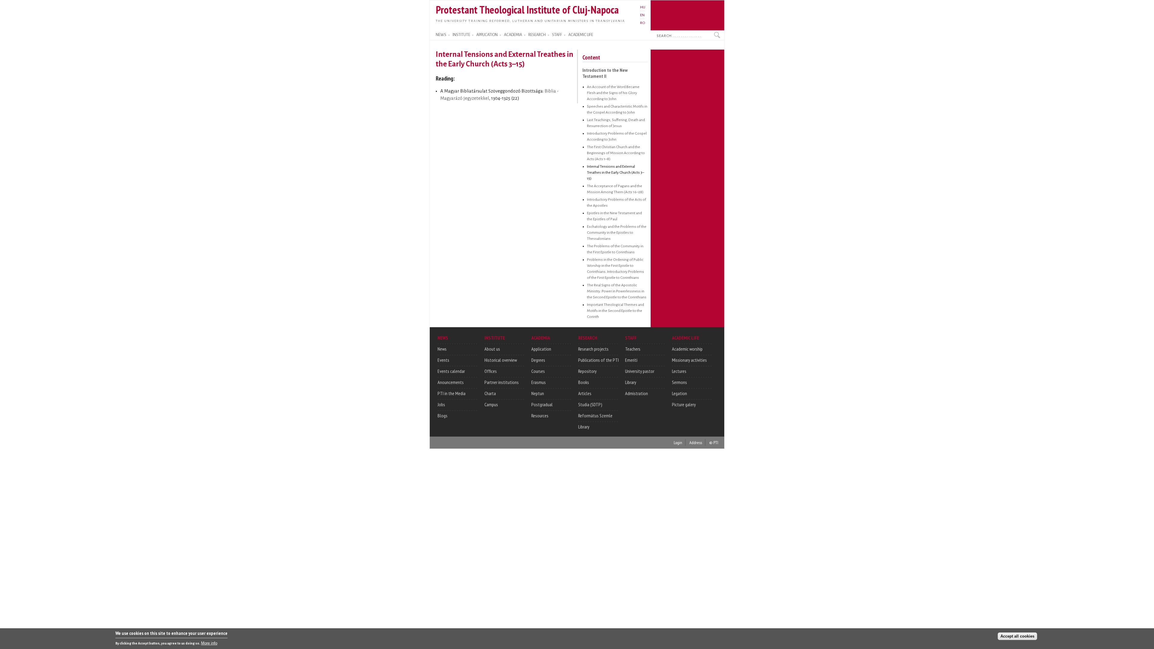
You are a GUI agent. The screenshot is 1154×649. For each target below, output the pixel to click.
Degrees (538, 360)
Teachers (632, 349)
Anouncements (451, 382)
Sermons (679, 382)
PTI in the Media (452, 393)
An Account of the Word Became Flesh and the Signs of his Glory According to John (613, 93)
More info (209, 643)
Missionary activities (689, 360)
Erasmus (538, 382)
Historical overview (500, 360)
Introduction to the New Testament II (604, 73)
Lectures (679, 371)
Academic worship (687, 349)
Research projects (593, 349)
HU (642, 7)
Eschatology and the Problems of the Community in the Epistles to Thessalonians (616, 232)
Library (583, 427)
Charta (490, 393)
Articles (584, 393)
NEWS (441, 35)
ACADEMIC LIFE (580, 35)
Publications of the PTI (598, 360)
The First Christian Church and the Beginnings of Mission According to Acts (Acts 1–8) (616, 153)
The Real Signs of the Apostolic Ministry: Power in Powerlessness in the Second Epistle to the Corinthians (616, 291)
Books (583, 382)
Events (443, 360)
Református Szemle (595, 416)
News (442, 349)
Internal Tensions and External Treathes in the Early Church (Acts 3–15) (615, 172)
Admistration (636, 393)
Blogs (442, 416)
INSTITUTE (461, 35)
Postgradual (542, 404)
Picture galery (684, 404)
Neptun (537, 393)
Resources (539, 416)
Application (541, 349)
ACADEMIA (513, 35)
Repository (587, 371)
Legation (679, 393)
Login (678, 442)
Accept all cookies (1017, 636)
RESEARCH (537, 35)
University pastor (639, 371)
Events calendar (451, 371)
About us (492, 349)
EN (642, 15)
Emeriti (631, 360)
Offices (490, 371)
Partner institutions (501, 382)
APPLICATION (487, 35)
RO (642, 23)
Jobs (441, 404)
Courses (538, 371)
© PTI (713, 442)
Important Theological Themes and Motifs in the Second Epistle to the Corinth (615, 311)
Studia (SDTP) (590, 404)
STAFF (557, 35)
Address (695, 442)
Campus (491, 404)
